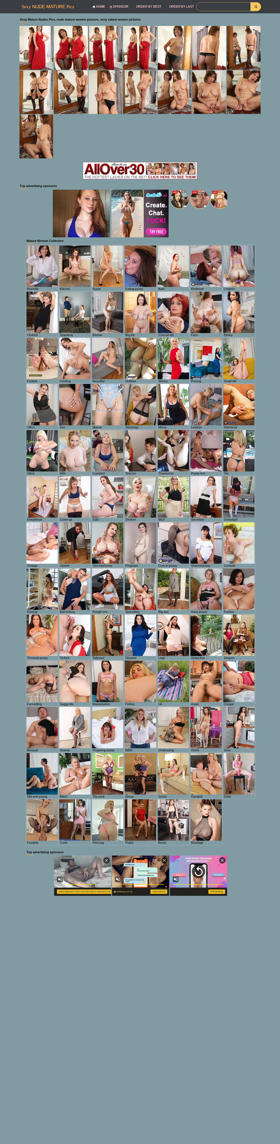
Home (100, 6)
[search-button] (255, 6)
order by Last (181, 6)
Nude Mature (48, 6)
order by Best (148, 6)
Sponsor (120, 6)
